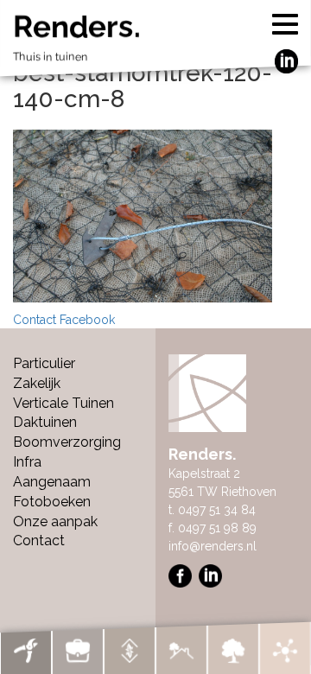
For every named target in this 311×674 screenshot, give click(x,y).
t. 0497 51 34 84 (212, 510)
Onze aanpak (55, 521)
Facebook (87, 320)
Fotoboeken (52, 501)
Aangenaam (52, 482)
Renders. (77, 37)
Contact (34, 320)
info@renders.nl (212, 546)
